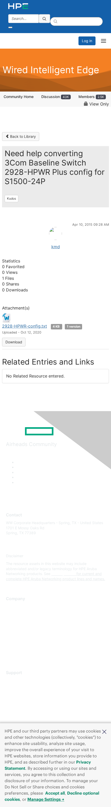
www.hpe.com (63, 573)
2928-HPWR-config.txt (24, 326)
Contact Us (15, 622)
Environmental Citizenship (27, 630)
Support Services (20, 680)
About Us (13, 607)
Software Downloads (23, 703)
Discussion (55, 96)
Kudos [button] (11, 198)
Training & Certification (25, 695)
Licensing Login (19, 711)
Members (91, 96)
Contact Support (20, 688)
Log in (87, 41)
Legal (10, 652)
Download (13, 342)
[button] (104, 731)
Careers (12, 614)
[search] (44, 18)
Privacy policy (18, 637)
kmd (55, 246)
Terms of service (20, 645)
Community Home (19, 96)
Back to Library (22, 136)
